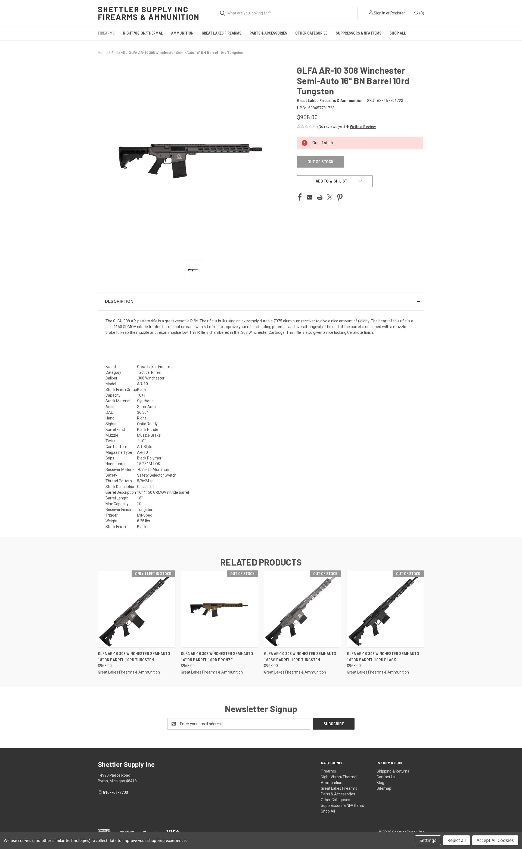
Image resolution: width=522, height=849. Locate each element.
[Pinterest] (340, 197)
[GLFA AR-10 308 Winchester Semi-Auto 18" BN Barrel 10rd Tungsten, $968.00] (136, 609)
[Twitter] (330, 197)
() (421, 13)
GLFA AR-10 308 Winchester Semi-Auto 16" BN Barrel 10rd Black (383, 656)
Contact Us (386, 777)
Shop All (398, 33)
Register (397, 13)
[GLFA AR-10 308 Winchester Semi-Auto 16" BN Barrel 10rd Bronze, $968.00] (219, 609)
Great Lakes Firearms (221, 33)
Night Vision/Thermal (143, 33)
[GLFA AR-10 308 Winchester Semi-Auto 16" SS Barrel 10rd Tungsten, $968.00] (302, 609)
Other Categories (311, 33)
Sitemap (384, 788)
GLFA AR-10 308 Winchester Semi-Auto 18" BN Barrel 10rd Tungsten (134, 656)
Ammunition (182, 33)
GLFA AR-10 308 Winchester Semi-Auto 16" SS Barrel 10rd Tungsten (300, 656)
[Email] (309, 197)
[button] (361, 127)
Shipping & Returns (393, 771)
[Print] (319, 197)
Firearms (106, 33)
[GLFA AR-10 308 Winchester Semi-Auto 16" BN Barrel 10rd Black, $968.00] (385, 609)
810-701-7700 (115, 792)
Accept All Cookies (495, 840)
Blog (380, 782)
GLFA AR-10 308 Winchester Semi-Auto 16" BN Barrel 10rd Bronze (217, 656)
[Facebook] (299, 197)
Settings (428, 840)
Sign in (379, 13)
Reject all (457, 840)
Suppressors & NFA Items (358, 33)
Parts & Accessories (268, 33)
